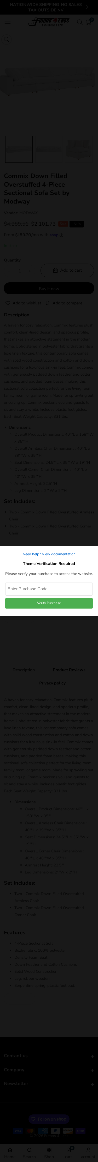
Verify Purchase (49, 603)
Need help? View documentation (49, 554)
